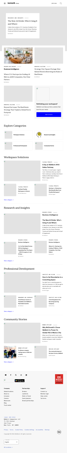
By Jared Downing (22, 356)
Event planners (26, 398)
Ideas (17, 3)
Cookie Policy (19, 430)
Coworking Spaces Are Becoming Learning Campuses (55, 301)
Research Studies (47, 212)
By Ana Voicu (45, 180)
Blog (5, 403)
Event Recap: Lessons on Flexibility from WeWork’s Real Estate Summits (25, 301)
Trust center (7, 405)
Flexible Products (47, 162)
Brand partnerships (28, 400)
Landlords (25, 394)
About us (6, 394)
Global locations (8, 391)
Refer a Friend (26, 396)
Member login (45, 394)
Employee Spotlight (54, 349)
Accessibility (39, 430)
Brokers (24, 391)
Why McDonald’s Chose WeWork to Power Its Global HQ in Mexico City (51, 330)
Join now (54, 3)
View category (8, 200)
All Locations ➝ (8, 447)
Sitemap (47, 430)
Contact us (44, 391)
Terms (11, 430)
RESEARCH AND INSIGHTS (15, 18)
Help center (44, 396)
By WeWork (45, 235)
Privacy (6, 430)
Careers (6, 398)
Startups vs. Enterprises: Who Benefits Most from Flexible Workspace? (55, 190)
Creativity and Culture (48, 274)
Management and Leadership (25, 297)
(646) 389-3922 (9, 417)
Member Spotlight (47, 324)
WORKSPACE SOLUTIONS (39, 66)
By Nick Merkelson (22, 193)
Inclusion (6, 396)
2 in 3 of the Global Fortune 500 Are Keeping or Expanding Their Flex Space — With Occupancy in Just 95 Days (25, 248)
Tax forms (43, 398)
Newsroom (7, 400)
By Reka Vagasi (52, 194)
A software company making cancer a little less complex (25, 352)
